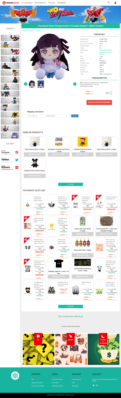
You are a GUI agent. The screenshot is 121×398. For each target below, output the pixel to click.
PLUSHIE (38, 30)
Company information (57, 386)
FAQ (33, 379)
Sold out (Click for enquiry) (99, 102)
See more (70, 184)
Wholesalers (75, 386)
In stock (51, 3)
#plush (101, 74)
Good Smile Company (105, 50)
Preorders (62, 3)
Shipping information (37, 382)
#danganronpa (108, 74)
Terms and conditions (57, 379)
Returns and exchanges (38, 386)
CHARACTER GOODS (28, 30)
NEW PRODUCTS (40, 3)
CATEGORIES (27, 3)
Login (73, 382)
